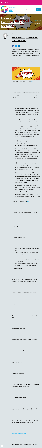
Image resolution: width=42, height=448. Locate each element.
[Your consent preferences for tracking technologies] (2, 446)
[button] (26, 9)
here (32, 81)
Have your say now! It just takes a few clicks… (20, 433)
